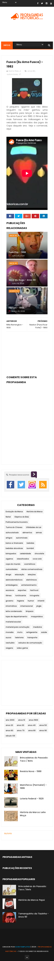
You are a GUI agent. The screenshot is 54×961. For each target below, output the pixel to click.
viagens (9, 648)
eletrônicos (31, 579)
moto (19, 632)
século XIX (10, 735)
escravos (10, 590)
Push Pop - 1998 (17, 252)
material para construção (17, 627)
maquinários (37, 616)
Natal (8, 517)
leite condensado (14, 611)
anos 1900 (33, 720)
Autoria (8, 833)
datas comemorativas (31, 569)
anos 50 (43, 725)
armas (39, 532)
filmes (9, 595)
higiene (20, 600)
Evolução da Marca (14, 511)
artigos (9, 538)
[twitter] (42, 3)
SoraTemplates (22, 947)
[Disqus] (27, 422)
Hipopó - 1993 (16, 307)
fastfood (34, 590)
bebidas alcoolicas (14, 548)
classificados (23, 558)
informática (11, 606)
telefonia (19, 637)
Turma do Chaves (14, 527)
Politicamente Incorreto (17, 522)
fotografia (34, 595)
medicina (37, 627)
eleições (32, 574)
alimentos (14, 291)
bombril (30, 548)
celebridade (25, 553)
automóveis (12, 74)
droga (8, 574)
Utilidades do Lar (33, 527)
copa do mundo (13, 564)
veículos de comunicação (30, 642)
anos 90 (13, 235)
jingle (38, 606)
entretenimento (29, 585)
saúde (44, 632)
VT (20, 74)
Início (6, 45)
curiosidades (12, 569)
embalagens (12, 585)
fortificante (20, 595)
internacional (26, 606)
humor (31, 600)
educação (19, 574)
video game (22, 648)
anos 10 (21, 720)
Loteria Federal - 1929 (32, 798)
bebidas (30, 543)
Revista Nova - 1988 (30, 771)
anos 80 (31, 71)
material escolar (13, 621)
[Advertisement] (27, 352)
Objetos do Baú (21, 517)
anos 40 (32, 725)
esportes (22, 590)
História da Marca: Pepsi (31, 899)
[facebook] (37, 3)
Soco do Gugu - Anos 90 (22, 279)
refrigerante (31, 632)
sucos (8, 637)
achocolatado (12, 532)
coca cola (37, 558)
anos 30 (20, 725)
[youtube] (51, 3)
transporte (32, 637)
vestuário (10, 642)
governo (9, 600)
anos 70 (20, 730)
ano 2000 (10, 720)
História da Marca (34, 511)
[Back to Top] (27, 957)
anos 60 (9, 730)
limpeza (29, 611)
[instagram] (46, 3)
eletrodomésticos (14, 579)
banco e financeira (14, 543)
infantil (41, 600)
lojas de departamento (16, 616)
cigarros (9, 558)
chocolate (39, 553)
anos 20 (9, 725)
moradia (10, 632)
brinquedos (11, 553)
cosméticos (29, 564)
